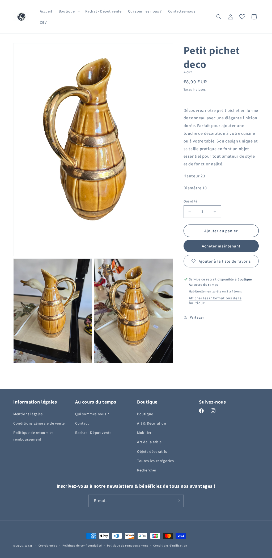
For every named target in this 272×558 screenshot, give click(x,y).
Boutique (145, 414)
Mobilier (144, 432)
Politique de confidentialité (82, 545)
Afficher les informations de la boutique (215, 300)
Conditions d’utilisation (170, 545)
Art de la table (149, 441)
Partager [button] (197, 317)
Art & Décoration (151, 423)
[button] (69, 11)
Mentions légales (28, 414)
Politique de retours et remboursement (33, 436)
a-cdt (29, 546)
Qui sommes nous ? (92, 414)
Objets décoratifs (152, 451)
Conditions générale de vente (39, 423)
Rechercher (146, 470)
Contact (82, 423)
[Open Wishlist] (242, 17)
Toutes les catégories (155, 460)
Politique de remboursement (127, 545)
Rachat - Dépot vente (93, 432)
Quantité (191, 201)
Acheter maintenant (221, 246)
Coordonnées (48, 545)
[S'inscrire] (178, 501)
